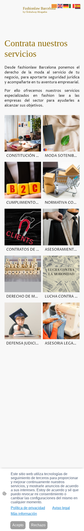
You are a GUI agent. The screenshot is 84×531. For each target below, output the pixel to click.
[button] (54, 6)
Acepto (18, 525)
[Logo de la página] (42, 17)
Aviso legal (61, 508)
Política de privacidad (28, 508)
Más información (24, 514)
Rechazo (38, 525)
